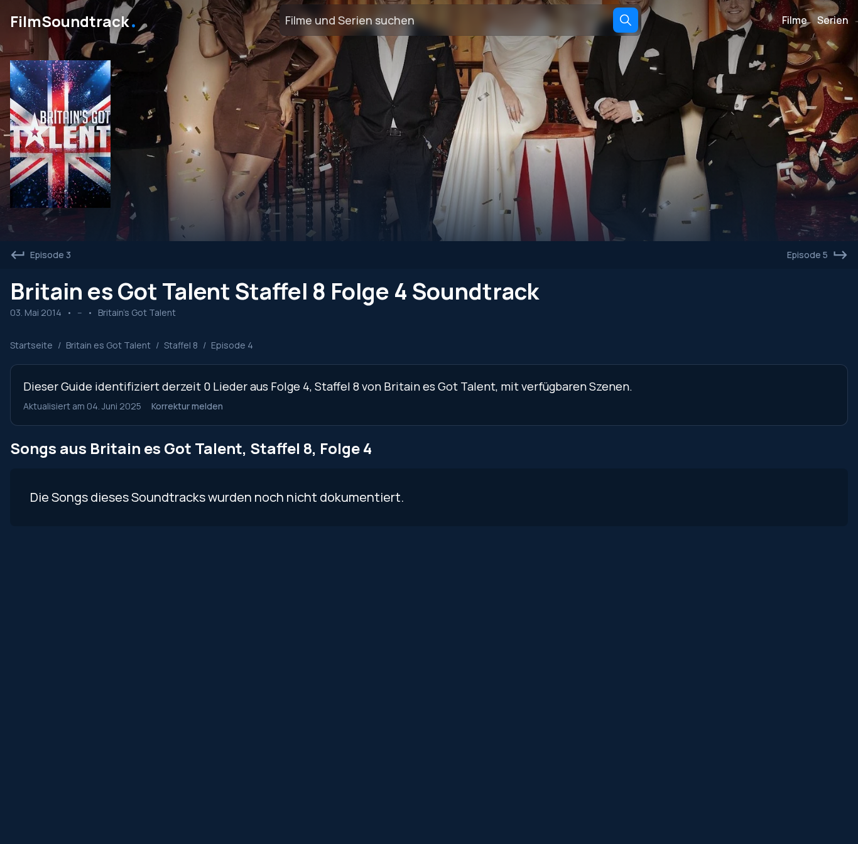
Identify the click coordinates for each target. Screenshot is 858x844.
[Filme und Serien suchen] (625, 20)
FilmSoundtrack (74, 20)
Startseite (31, 345)
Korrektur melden (187, 406)
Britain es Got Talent (108, 345)
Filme (794, 20)
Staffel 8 (181, 345)
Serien (832, 20)
